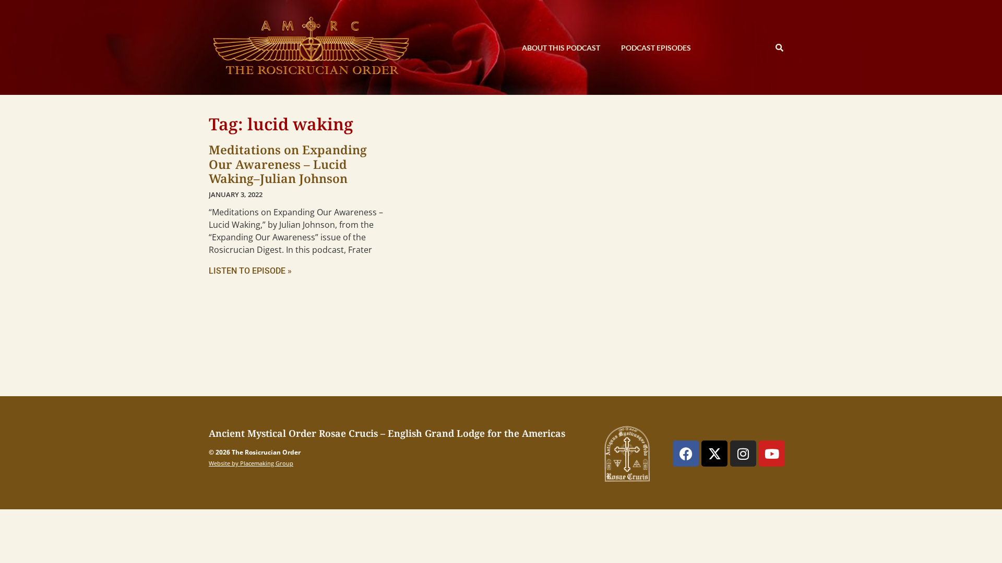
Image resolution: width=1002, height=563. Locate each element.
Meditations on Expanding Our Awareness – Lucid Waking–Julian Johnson (288, 164)
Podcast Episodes (656, 47)
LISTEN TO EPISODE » (250, 271)
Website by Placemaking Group (251, 463)
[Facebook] (686, 453)
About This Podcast (561, 47)
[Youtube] (772, 453)
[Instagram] (743, 453)
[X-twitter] (714, 453)
